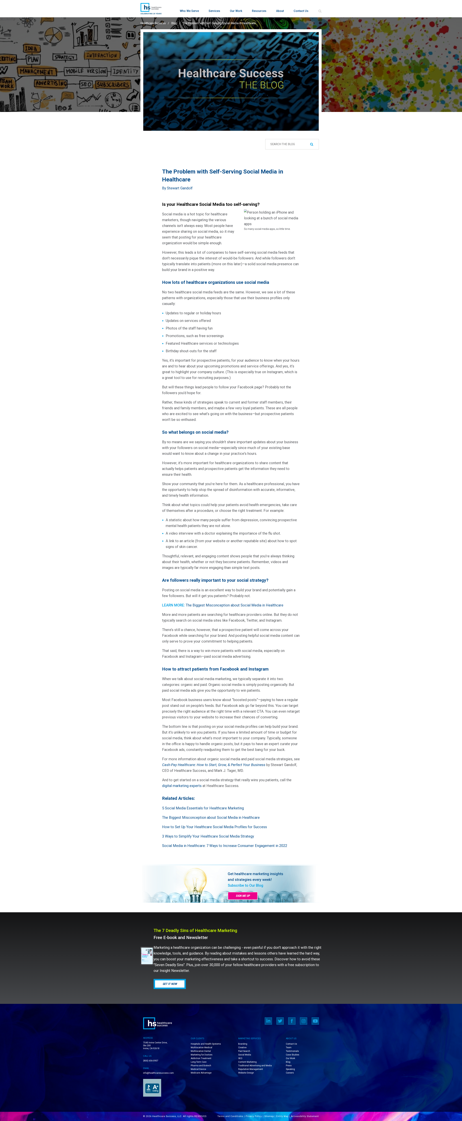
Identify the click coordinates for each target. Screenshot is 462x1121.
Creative (242, 1047)
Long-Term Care (198, 1062)
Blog (174, 23)
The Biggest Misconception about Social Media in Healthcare (234, 605)
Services (214, 11)
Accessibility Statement (305, 1116)
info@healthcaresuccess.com (158, 1073)
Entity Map (282, 1116)
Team (288, 1047)
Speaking (290, 1069)
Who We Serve (189, 11)
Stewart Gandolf (180, 188)
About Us (291, 1038)
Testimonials (292, 1051)
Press (289, 1065)
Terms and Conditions (230, 1116)
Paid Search (244, 1051)
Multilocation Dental (201, 1051)
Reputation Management (250, 1069)
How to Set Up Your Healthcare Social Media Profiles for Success (214, 827)
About (280, 11)
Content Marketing (247, 1062)
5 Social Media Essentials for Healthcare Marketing (203, 808)
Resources (259, 11)
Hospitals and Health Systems (206, 1044)
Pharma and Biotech (201, 1065)
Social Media (244, 1054)
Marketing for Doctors (201, 1054)
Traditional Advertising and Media (255, 1065)
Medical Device (198, 1069)
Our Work (236, 11)
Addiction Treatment (201, 1058)
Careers (290, 1073)
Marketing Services (249, 1038)
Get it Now (170, 984)
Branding (242, 1044)
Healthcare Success (153, 23)
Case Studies (292, 1054)
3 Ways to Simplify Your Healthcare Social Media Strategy (208, 836)
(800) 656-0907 (150, 1060)
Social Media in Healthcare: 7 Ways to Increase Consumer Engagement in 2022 (224, 846)
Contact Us (301, 11)
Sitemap (269, 1116)
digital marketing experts (182, 786)
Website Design (246, 1073)
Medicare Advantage (201, 1073)
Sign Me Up (243, 895)
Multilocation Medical (201, 1047)
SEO (240, 1058)
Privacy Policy (254, 1116)
